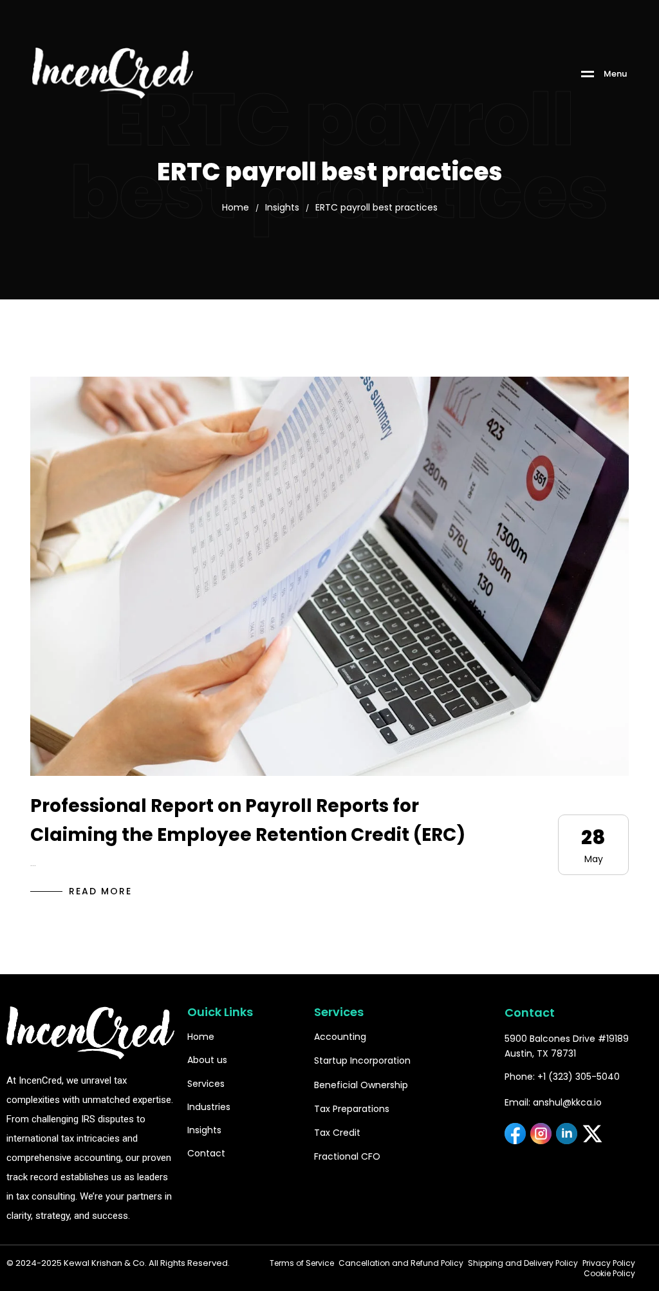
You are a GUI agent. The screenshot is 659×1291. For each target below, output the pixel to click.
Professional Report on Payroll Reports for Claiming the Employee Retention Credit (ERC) (247, 820)
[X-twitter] (592, 1133)
